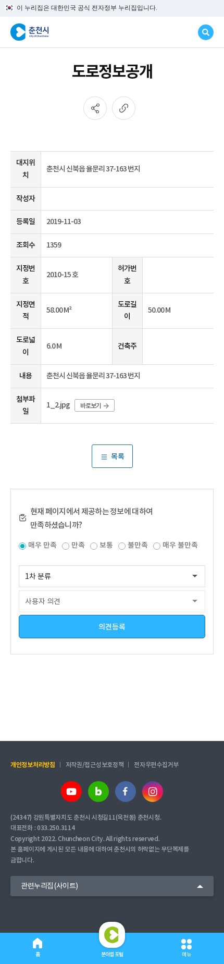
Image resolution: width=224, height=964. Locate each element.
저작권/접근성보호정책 (95, 765)
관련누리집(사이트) (49, 886)
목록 (118, 456)
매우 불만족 (180, 545)
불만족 (138, 545)
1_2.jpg (58, 405)
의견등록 (112, 627)
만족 (78, 545)
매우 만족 (42, 545)
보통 (106, 545)
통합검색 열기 (206, 32)
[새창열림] (71, 791)
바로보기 (90, 406)
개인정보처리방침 (32, 765)
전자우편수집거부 (156, 765)
